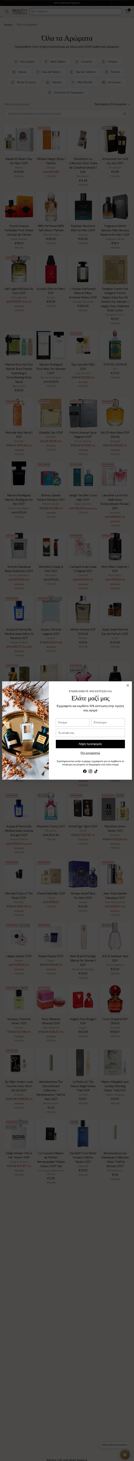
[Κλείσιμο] (128, 685)
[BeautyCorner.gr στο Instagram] (90, 772)
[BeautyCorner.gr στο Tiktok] (96, 772)
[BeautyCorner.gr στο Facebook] (85, 772)
